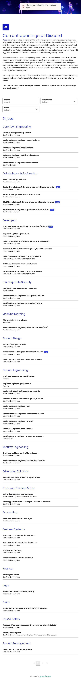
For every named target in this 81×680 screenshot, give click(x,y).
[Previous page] (33, 663)
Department (47, 100)
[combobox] (42, 102)
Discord (6, 40)
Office (6, 108)
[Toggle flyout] (74, 101)
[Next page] (47, 663)
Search (7, 100)
